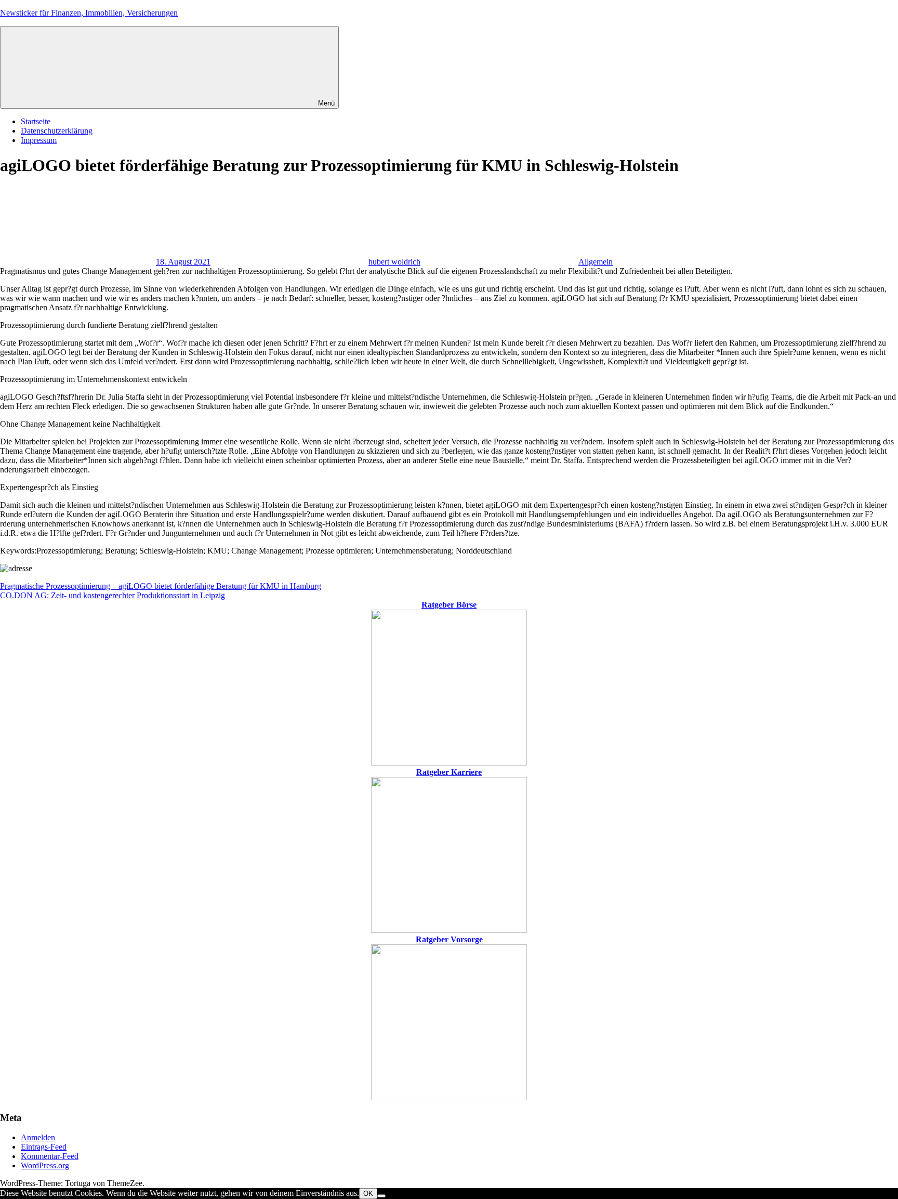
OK (368, 1193)
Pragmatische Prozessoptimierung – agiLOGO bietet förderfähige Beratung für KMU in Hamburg (160, 586)
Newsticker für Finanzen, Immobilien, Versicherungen (89, 12)
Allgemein (595, 261)
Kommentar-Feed (49, 1156)
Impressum (39, 140)
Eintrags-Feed (44, 1146)
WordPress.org (45, 1165)
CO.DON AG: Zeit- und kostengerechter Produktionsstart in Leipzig (112, 595)
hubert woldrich (394, 261)
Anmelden (38, 1137)
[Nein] (381, 1195)
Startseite (35, 121)
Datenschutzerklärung (57, 130)
